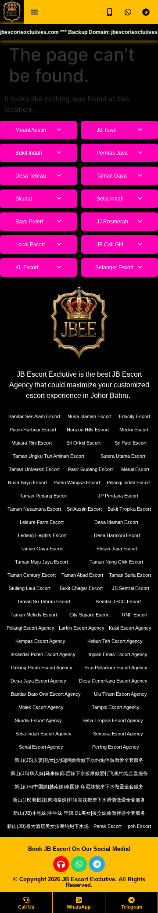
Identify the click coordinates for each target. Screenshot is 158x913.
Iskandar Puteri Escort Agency (43, 654)
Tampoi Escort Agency (116, 707)
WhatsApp (79, 906)
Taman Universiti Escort (34, 469)
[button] (34, 12)
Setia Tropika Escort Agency (113, 720)
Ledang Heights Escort (42, 535)
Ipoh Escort (138, 826)
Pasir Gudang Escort (90, 469)
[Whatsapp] (79, 864)
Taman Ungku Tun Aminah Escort (48, 456)
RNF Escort (134, 614)
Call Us (26, 906)
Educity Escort (134, 416)
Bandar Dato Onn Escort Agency (46, 694)
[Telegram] (97, 864)
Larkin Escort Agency (81, 628)
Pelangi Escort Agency (30, 628)
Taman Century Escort (31, 575)
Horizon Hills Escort (88, 429)
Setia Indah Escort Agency (43, 733)
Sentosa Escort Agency (118, 733)
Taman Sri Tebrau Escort (43, 601)
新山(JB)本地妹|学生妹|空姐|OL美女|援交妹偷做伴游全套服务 (79, 813)
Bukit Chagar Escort (81, 588)
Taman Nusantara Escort (34, 509)
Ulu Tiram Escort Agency (120, 694)
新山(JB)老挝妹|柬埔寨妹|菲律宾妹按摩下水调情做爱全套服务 (79, 799)
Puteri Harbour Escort (33, 429)
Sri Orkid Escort (83, 442)
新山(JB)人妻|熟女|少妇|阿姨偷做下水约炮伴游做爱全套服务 (79, 760)
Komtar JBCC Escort (118, 601)
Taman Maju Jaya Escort (41, 561)
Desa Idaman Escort (116, 522)
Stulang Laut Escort (29, 588)
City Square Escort (89, 614)
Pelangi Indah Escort (129, 482)
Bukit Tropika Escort (129, 509)
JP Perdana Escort (118, 495)
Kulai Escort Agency (130, 628)
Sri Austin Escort (84, 509)
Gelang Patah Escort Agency (41, 667)
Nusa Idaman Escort (89, 416)
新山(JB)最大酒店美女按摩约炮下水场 (48, 826)
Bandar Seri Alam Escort (34, 416)
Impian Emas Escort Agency (117, 654)
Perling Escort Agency (115, 747)
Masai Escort (135, 469)
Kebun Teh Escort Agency (115, 641)
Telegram (131, 906)
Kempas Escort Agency (40, 641)
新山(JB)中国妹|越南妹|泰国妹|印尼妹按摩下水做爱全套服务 (79, 786)
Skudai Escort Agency (38, 720)
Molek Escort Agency (41, 707)
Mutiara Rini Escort (31, 442)
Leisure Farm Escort (42, 522)
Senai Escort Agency (41, 747)
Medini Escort (133, 429)
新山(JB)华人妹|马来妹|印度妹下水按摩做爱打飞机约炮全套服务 (79, 773)
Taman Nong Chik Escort (116, 561)
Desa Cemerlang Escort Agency (113, 680)
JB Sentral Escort (130, 588)
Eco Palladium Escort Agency (116, 667)
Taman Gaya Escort (42, 548)
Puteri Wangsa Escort (77, 482)
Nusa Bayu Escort (27, 482)
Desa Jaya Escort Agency (38, 680)
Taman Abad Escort (82, 575)
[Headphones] (61, 864)
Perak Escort (107, 826)
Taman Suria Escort (130, 575)
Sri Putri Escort (131, 442)
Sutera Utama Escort (123, 456)
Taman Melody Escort (34, 614)
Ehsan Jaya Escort (117, 548)
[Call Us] (26, 900)
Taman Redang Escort (44, 495)
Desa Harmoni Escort (117, 535)
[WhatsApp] (78, 900)
